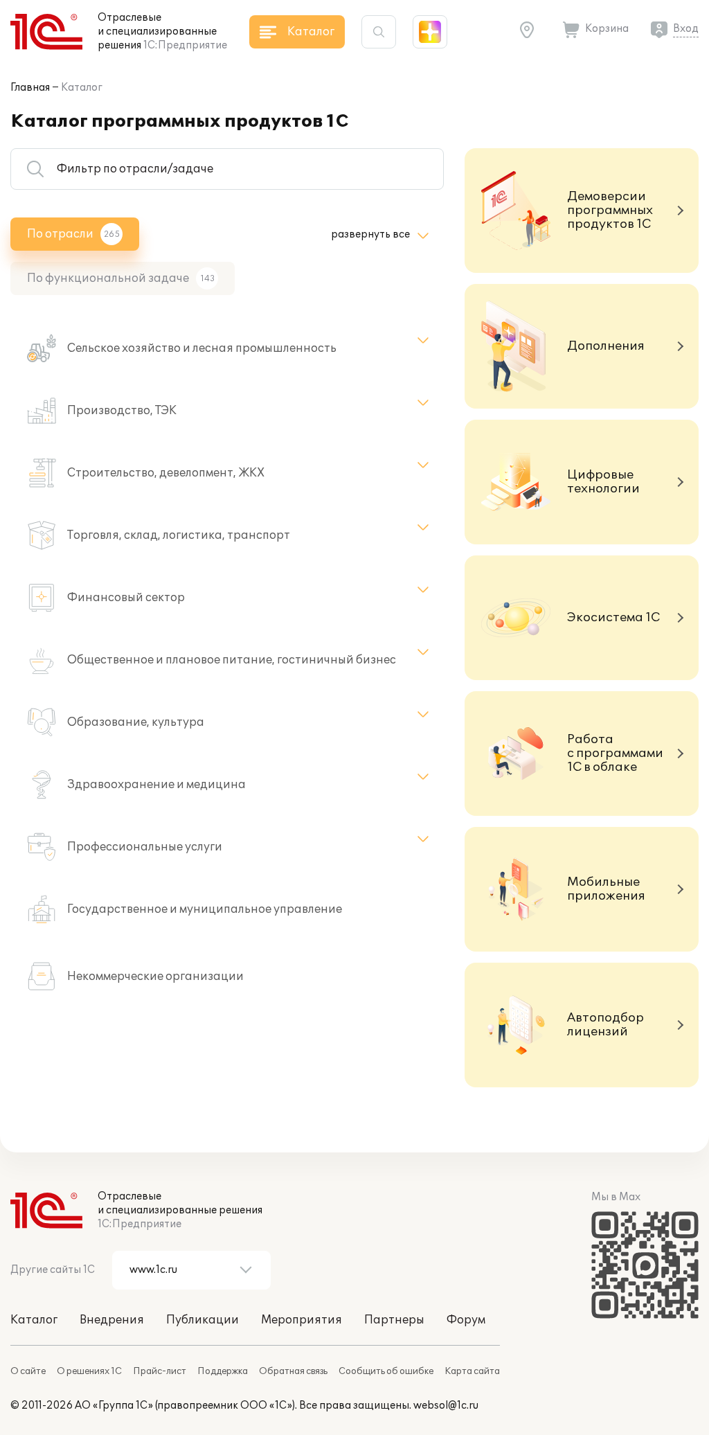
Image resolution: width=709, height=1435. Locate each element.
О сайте (28, 1371)
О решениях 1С (89, 1371)
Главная (30, 87)
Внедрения (112, 1320)
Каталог (81, 87)
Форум (466, 1320)
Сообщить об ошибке (386, 1371)
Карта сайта (472, 1371)
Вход (686, 29)
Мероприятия (301, 1320)
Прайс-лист (159, 1371)
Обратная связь (293, 1371)
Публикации (202, 1320)
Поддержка (222, 1371)
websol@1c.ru (445, 1405)
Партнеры (394, 1320)
